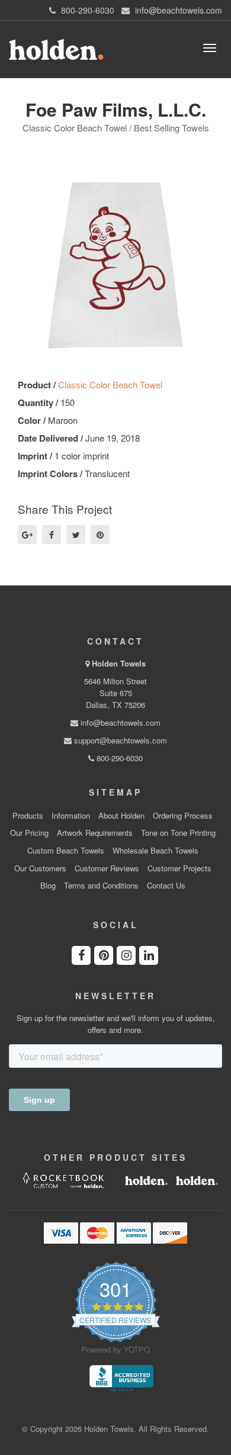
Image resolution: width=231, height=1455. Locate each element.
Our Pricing (29, 833)
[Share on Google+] (27, 534)
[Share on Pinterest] (100, 534)
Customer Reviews (107, 868)
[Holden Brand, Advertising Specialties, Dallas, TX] (121, 1377)
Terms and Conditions (101, 885)
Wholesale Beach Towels (155, 850)
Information (71, 815)
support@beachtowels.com (119, 740)
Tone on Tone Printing (178, 833)
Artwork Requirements (95, 833)
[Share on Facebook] (51, 534)
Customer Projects (179, 868)
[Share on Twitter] (75, 534)
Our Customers (40, 868)
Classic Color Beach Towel (110, 384)
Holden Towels (119, 663)
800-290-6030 (118, 758)
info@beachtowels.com (119, 722)
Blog (48, 885)
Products (27, 815)
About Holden (121, 815)
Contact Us (166, 885)
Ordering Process (183, 815)
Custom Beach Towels (65, 850)
